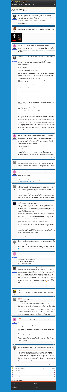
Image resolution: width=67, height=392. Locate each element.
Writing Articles (15, 387)
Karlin (53, 370)
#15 (54, 316)
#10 (54, 239)
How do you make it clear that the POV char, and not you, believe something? (24, 367)
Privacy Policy (36, 384)
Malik (14, 205)
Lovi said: (19, 202)
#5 (54, 133)
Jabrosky (14, 293)
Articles (19, 4)
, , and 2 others (23, 23)
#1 (54, 13)
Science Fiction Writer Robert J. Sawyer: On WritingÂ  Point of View (26, 181)
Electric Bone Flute (15, 368)
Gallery (26, 4)
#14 (54, 296)
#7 (54, 169)
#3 (54, 43)
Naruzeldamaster (15, 370)
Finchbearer (15, 372)
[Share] (53, 13)
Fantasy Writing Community (16, 384)
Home (12, 4)
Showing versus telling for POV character (19, 376)
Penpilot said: (19, 298)
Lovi (14, 164)
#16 (54, 344)
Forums (16, 4)
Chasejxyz (53, 368)
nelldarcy (53, 372)
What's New (33, 4)
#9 (54, 200)
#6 (54, 159)
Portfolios (22, 4)
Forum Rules (36, 387)
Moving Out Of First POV (17, 374)
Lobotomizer (52, 374)
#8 (54, 183)
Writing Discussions (22, 368)
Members (29, 4)
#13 (54, 288)
